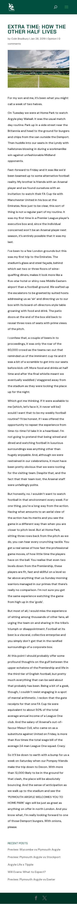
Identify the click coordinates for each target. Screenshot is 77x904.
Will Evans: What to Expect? (27, 872)
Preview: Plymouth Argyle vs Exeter (31, 879)
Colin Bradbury (20, 38)
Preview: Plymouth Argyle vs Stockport (34, 857)
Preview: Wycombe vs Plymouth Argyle (34, 849)
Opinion (52, 38)
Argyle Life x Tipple (20, 864)
